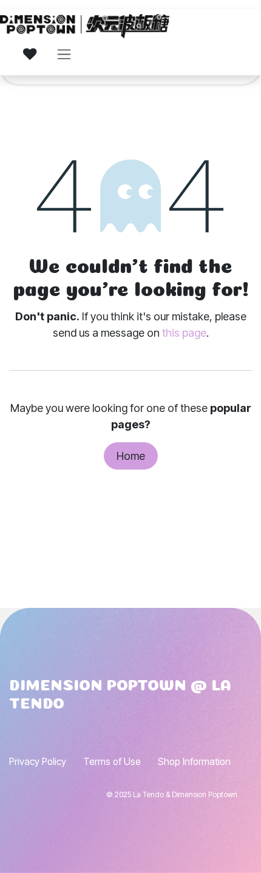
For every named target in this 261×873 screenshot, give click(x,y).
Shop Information (194, 761)
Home (131, 456)
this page (184, 332)
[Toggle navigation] (64, 54)
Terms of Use (112, 761)
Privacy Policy (37, 761)
